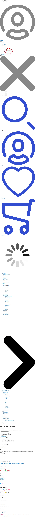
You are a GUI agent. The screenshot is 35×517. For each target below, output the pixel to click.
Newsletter (1, 480)
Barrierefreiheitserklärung (27, 514)
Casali (6, 403)
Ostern (6, 306)
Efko (5, 401)
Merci (6, 291)
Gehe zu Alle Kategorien (6, 274)
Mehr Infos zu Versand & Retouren (4, 501)
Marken (3, 391)
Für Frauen (6, 300)
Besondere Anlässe (6, 418)
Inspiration (3, 416)
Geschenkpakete (5, 294)
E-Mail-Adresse (2, 453)
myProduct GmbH (6, 516)
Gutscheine (5, 310)
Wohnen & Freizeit (6, 282)
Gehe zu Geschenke (6, 285)
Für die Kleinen (7, 305)
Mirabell (6, 397)
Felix (5, 402)
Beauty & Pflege (5, 279)
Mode (4, 280)
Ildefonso (6, 406)
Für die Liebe (7, 302)
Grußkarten (5, 311)
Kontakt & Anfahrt (2, 478)
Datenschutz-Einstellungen (18, 514)
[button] (18, 113)
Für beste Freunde (7, 304)
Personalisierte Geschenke (5, 390)
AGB (13, 514)
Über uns (1, 475)
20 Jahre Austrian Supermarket (9, 420)
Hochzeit (6, 309)
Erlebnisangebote (5, 313)
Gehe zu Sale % (5, 412)
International (4, 44)
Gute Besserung (7, 297)
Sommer (6, 419)
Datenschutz (10, 514)
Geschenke (5, 275)
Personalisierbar (5, 286)
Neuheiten (3, 283)
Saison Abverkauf (5, 413)
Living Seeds (7, 408)
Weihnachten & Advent (8, 296)
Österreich (3, 45)
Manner (6, 287)
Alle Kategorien (4, 273)
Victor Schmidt (7, 290)
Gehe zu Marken (5, 392)
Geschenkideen (5, 295)
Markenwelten (5, 393)
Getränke (4, 278)
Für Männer (6, 301)
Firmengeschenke (5, 314)
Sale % (3, 411)
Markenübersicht (5, 410)
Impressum (5, 514)
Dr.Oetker (6, 399)
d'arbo (6, 398)
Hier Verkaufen (2, 479)
